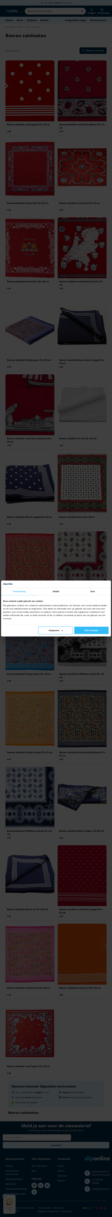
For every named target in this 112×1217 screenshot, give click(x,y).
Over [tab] (92, 591)
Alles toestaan (91, 630)
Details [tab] (56, 591)
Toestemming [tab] (19, 591)
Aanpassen (54, 630)
